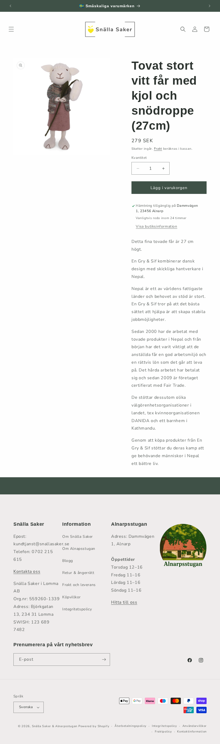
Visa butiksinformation (156, 226)
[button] (11, 29)
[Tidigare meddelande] (10, 6)
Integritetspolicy (77, 609)
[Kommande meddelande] (209, 6)
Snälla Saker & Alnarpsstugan (55, 726)
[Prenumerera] (104, 659)
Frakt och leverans (79, 584)
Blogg (67, 560)
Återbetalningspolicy (130, 726)
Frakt (158, 148)
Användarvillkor (194, 726)
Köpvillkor (71, 597)
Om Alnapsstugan (78, 548)
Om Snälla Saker (77, 536)
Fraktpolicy (163, 732)
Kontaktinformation (192, 732)
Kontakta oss (26, 571)
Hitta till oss (124, 602)
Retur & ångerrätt (78, 572)
